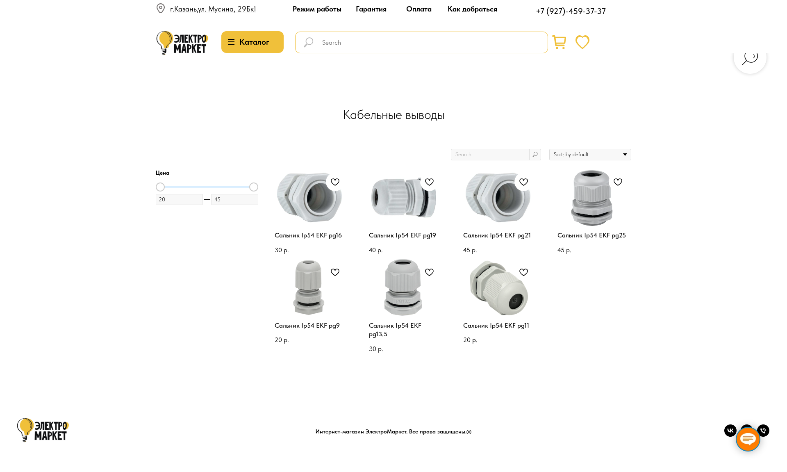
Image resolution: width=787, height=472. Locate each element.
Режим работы (317, 9)
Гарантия (371, 9)
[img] (182, 43)
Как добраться (472, 9)
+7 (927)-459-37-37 (571, 11)
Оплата (419, 9)
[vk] (730, 434)
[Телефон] (763, 434)
